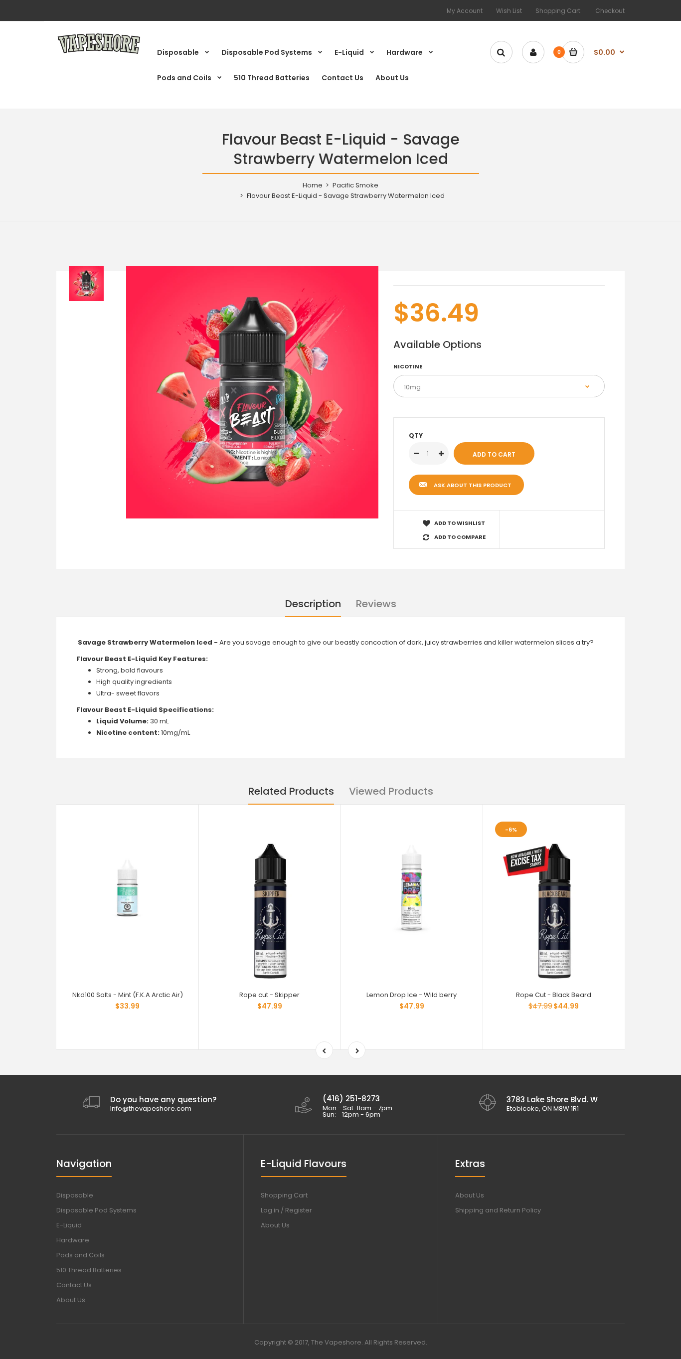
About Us (70, 1300)
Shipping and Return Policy (498, 1210)
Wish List (509, 10)
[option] (252, 392)
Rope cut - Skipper (269, 995)
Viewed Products (391, 791)
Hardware (72, 1240)
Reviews (376, 604)
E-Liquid (69, 1225)
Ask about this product (472, 485)
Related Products (291, 791)
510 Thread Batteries (89, 1270)
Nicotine (407, 366)
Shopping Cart (557, 10)
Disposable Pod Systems (96, 1210)
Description (313, 604)
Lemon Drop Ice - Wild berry (411, 995)
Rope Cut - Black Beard (553, 995)
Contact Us (74, 1285)
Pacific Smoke (355, 185)
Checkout (610, 10)
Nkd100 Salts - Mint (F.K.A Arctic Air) (127, 995)
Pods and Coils (80, 1255)
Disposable (74, 1195)
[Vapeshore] (98, 53)
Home (313, 185)
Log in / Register (286, 1210)
